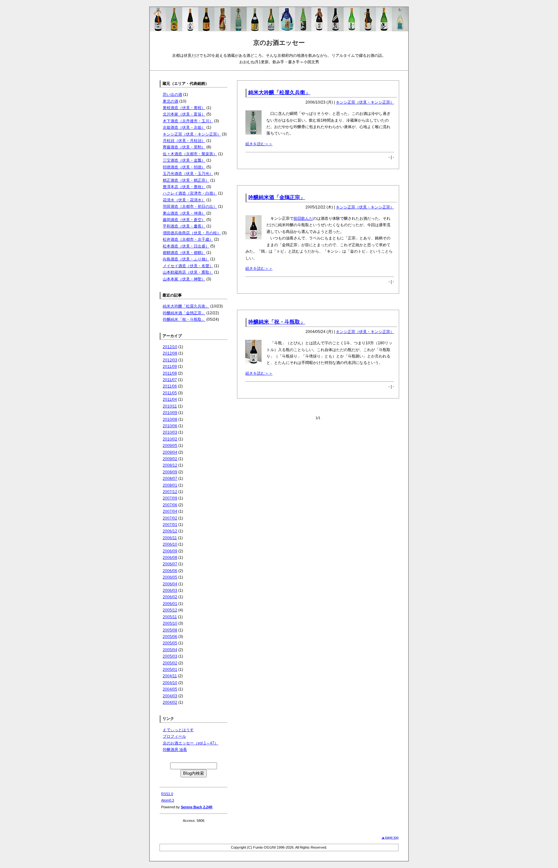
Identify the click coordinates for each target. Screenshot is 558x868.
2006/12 (170, 531)
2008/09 (170, 472)
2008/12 (170, 465)
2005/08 (170, 630)
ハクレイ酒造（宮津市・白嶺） (190, 193)
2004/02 (170, 702)
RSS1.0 (167, 794)
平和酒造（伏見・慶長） (184, 226)
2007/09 (170, 498)
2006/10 (170, 544)
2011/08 (170, 373)
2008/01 (170, 485)
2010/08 (170, 419)
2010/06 (170, 426)
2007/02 (170, 518)
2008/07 (170, 478)
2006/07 (170, 564)
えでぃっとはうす (178, 730)
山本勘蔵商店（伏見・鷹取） (188, 272)
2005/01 (170, 669)
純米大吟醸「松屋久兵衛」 (279, 92)
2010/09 (170, 412)
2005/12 (170, 610)
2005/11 (170, 617)
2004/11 (170, 676)
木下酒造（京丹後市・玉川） (188, 121)
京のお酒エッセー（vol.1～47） (190, 743)
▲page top (389, 837)
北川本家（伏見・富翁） (184, 114)
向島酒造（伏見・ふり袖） (186, 259)
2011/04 (170, 399)
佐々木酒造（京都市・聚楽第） (190, 154)
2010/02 (170, 439)
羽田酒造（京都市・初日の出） (190, 206)
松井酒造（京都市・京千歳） (188, 239)
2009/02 (170, 459)
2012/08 (170, 353)
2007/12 (170, 492)
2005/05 (170, 643)
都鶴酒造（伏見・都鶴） (184, 252)
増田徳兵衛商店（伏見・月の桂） (192, 233)
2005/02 (170, 663)
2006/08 (170, 557)
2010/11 (170, 406)
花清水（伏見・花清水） (184, 200)
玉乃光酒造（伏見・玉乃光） (188, 173)
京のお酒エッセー (279, 42)
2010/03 (170, 432)
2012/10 (170, 347)
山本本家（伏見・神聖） (184, 279)
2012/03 (170, 360)
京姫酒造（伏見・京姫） (184, 127)
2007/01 (170, 524)
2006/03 (170, 590)
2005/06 (170, 636)
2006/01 (170, 603)
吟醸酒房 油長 (175, 749)
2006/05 (170, 577)
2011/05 (170, 393)
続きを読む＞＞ (259, 144)
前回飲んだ (303, 218)
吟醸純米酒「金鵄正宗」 (276, 197)
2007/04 (170, 511)
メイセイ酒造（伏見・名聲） (188, 266)
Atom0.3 (167, 800)
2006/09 (170, 551)
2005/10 (170, 623)
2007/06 (170, 505)
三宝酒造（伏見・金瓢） (184, 160)
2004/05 (170, 689)
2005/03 (170, 656)
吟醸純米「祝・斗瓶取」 (276, 322)
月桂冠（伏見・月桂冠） (184, 140)
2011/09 (170, 366)
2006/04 (170, 584)
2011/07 (170, 380)
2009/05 (170, 445)
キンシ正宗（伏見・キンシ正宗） (365, 102)
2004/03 (170, 696)
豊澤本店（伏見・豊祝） (184, 187)
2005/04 (170, 650)
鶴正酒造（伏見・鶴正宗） (186, 180)
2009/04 (170, 452)
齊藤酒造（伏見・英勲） (184, 147)
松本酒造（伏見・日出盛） (186, 246)
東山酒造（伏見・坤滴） (184, 213)
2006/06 (170, 571)
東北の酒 (170, 101)
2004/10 (170, 683)
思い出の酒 (172, 94)
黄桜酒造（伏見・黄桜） (184, 108)
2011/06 (170, 386)
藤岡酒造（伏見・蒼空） (184, 219)
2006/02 (170, 597)
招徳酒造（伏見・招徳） (184, 167)
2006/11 (170, 538)
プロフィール (174, 736)
